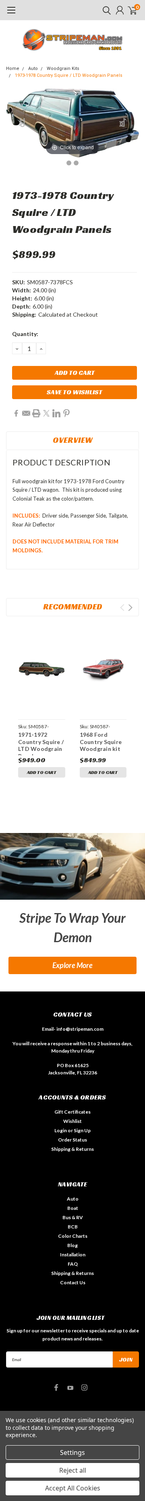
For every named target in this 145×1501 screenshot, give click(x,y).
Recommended (72, 606)
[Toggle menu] (11, 14)
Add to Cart (41, 772)
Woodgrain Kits (63, 68)
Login (60, 1130)
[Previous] (22, 123)
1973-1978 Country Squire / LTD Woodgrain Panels (68, 75)
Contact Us (72, 1282)
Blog (72, 1245)
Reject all (72, 1470)
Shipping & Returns (72, 1149)
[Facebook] (16, 413)
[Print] (36, 413)
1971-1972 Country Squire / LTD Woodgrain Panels (41, 743)
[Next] (123, 123)
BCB (73, 1227)
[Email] (26, 413)
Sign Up (82, 1130)
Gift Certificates (72, 1112)
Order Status (72, 1140)
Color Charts (72, 1236)
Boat (72, 1208)
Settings (72, 1452)
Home (12, 68)
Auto (33, 68)
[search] (105, 10)
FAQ (73, 1264)
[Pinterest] (66, 413)
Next (130, 608)
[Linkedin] (56, 413)
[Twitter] (46, 413)
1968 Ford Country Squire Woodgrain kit (101, 741)
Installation (72, 1255)
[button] (72, 866)
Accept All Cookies (72, 1488)
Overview (73, 440)
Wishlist (72, 1121)
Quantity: (25, 333)
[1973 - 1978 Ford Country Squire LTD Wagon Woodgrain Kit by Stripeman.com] (68, 163)
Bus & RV (72, 1217)
